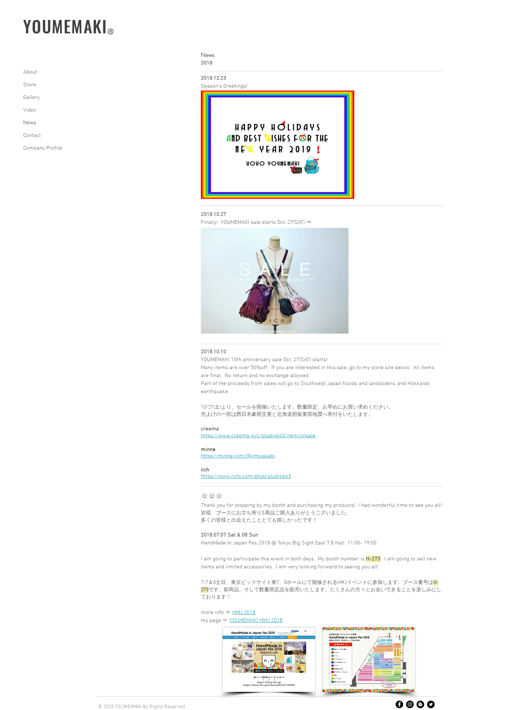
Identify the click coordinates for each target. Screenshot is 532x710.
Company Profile (42, 148)
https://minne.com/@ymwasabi (238, 456)
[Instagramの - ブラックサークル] (410, 704)
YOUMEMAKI (65, 26)
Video (29, 110)
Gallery (31, 97)
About (30, 72)
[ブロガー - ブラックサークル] (420, 704)
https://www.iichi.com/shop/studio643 (246, 476)
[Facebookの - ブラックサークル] (399, 704)
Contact (32, 135)
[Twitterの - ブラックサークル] (431, 704)
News (29, 123)
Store (29, 85)
